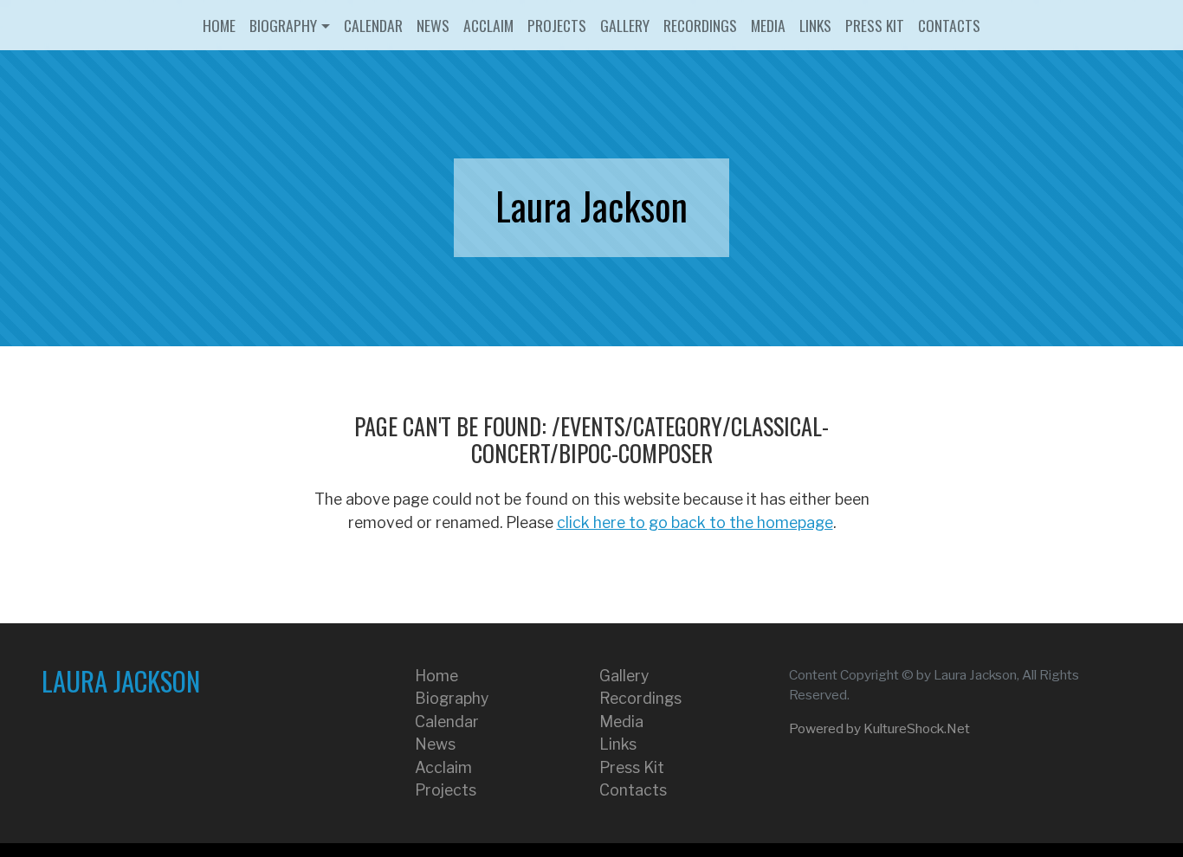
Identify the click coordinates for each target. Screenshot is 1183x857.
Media (768, 25)
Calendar (373, 25)
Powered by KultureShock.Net (879, 728)
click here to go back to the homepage (695, 522)
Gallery (625, 25)
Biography (283, 25)
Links (815, 25)
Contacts (949, 25)
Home (219, 25)
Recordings (700, 25)
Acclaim (488, 25)
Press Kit (874, 25)
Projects (556, 25)
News (433, 25)
